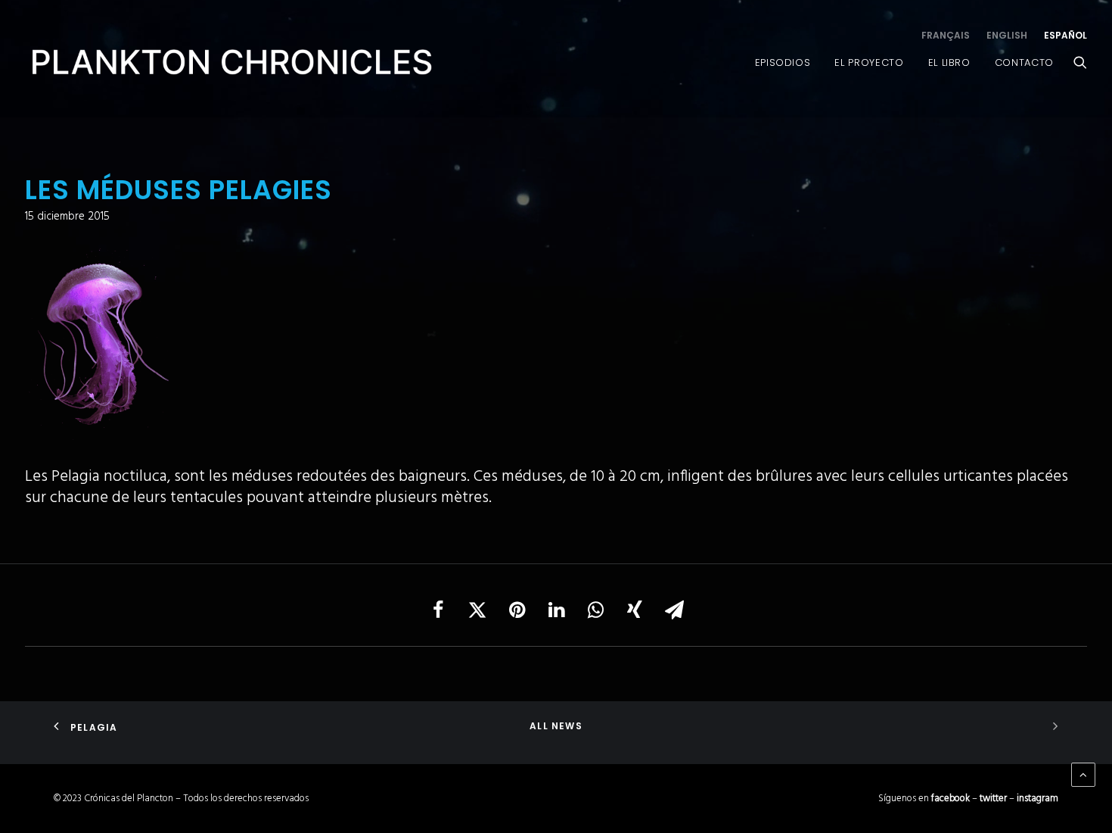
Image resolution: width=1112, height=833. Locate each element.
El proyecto (868, 62)
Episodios (783, 62)
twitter (993, 798)
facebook (950, 798)
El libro (949, 62)
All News (556, 725)
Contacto (1024, 62)
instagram (1037, 798)
